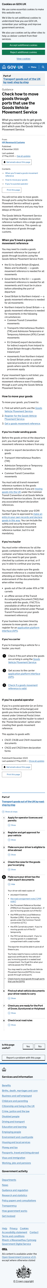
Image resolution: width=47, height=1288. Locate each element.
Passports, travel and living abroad (20, 1152)
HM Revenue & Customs (13, 142)
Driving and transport (13, 1121)
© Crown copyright (23, 1281)
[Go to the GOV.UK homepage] (12, 67)
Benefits (6, 1085)
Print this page (13, 190)
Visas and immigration (13, 1157)
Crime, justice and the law (16, 1111)
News (5, 1185)
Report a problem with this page (23, 1057)
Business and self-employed (17, 1095)
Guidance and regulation (15, 1190)
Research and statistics (14, 1195)
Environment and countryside (17, 1137)
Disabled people (10, 1116)
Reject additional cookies (23, 52)
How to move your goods (16, 180)
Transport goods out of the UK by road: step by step (22, 80)
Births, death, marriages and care (20, 1090)
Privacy (13, 1228)
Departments (9, 1179)
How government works (14, 1210)
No (41, 1046)
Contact (34, 1232)
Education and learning (14, 1126)
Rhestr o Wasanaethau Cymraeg (19, 1240)
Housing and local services (16, 1142)
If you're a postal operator (16, 184)
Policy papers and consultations (19, 1200)
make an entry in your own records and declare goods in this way (22, 517)
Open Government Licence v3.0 (19, 1257)
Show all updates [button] (36, 761)
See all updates (23, 156)
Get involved (8, 1216)
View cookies (23, 58)
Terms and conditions (13, 1236)
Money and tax (10, 1147)
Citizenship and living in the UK (18, 1106)
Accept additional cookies (23, 45)
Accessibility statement (14, 1232)
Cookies (24, 1228)
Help (4, 1228)
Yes (29, 1046)
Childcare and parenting (15, 1100)
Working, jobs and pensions (16, 1162)
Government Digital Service (16, 1243)
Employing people (11, 1131)
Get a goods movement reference (22, 423)
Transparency (9, 1205)
